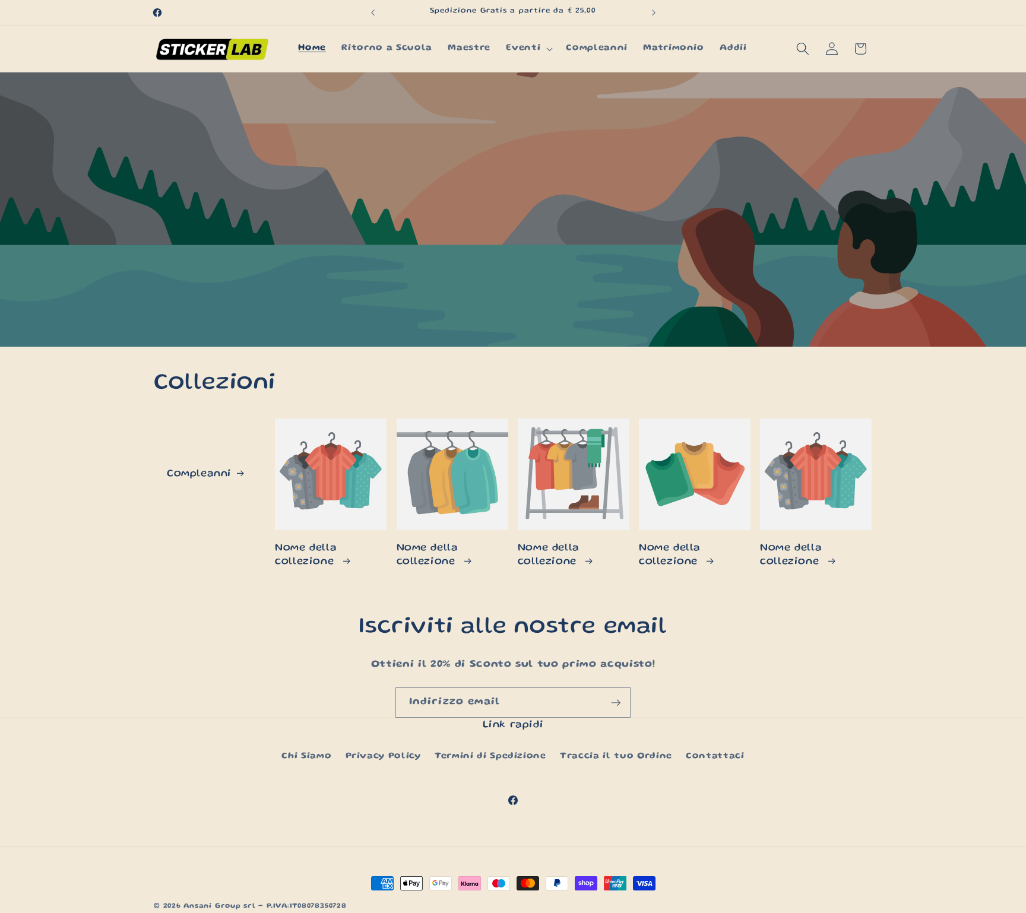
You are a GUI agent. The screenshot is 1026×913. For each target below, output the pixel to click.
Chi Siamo (306, 756)
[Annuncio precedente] (373, 12)
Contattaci (715, 756)
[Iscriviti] (615, 702)
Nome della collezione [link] (306, 554)
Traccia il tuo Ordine (616, 756)
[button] (528, 48)
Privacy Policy (383, 756)
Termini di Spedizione (490, 756)
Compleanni (199, 473)
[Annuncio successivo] (654, 12)
